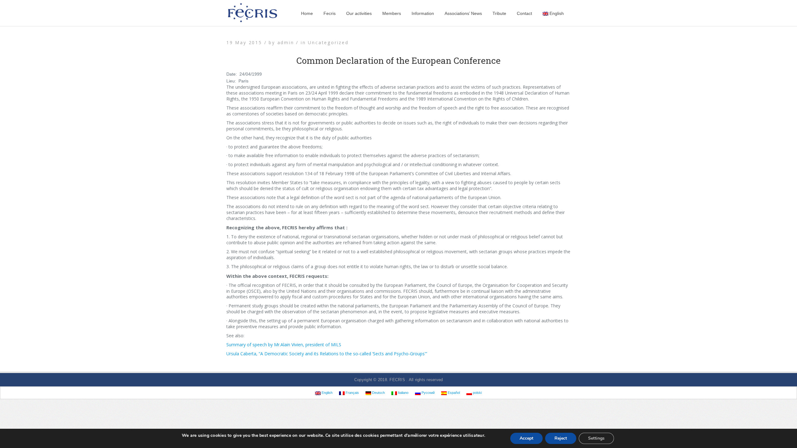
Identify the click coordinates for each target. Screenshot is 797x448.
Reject (560, 438)
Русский (428, 392)
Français (352, 392)
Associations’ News (463, 13)
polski (477, 392)
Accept (526, 438)
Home (307, 13)
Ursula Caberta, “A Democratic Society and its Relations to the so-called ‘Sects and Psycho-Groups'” (326, 354)
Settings (596, 438)
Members (391, 13)
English (556, 13)
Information (423, 13)
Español (453, 392)
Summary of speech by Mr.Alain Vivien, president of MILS (283, 345)
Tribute (499, 13)
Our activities (359, 13)
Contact (524, 13)
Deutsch (378, 392)
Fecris (329, 13)
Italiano (402, 392)
